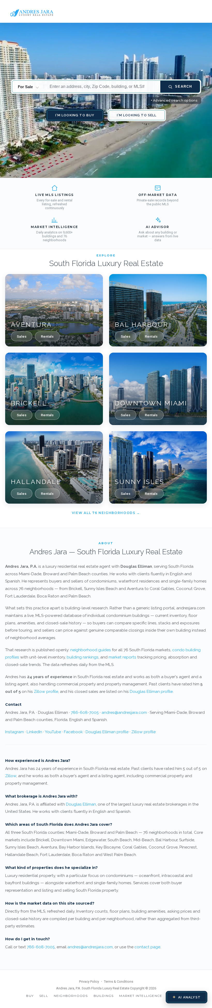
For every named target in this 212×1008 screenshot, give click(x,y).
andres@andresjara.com (124, 712)
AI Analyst (186, 997)
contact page (147, 946)
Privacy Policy (89, 981)
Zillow (10, 775)
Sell (43, 996)
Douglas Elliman (81, 804)
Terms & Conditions (118, 981)
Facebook (73, 731)
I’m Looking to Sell (136, 115)
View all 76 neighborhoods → (106, 513)
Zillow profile (46, 691)
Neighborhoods (71, 996)
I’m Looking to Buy (74, 115)
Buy (30, 996)
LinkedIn (34, 731)
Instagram (14, 731)
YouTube (53, 731)
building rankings (83, 657)
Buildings (104, 996)
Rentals (47, 336)
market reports (122, 657)
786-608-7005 (85, 712)
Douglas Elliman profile (151, 691)
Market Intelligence (140, 996)
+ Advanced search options (174, 100)
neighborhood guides (90, 649)
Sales (21, 336)
